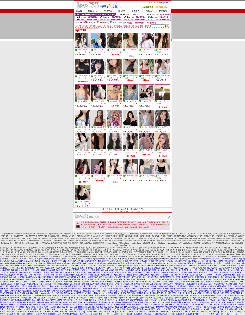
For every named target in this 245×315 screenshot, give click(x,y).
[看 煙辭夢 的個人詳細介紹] (146, 148)
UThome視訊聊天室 (32, 241)
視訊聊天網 (128, 241)
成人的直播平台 (74, 248)
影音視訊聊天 (161, 241)
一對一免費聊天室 (171, 252)
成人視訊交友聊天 (149, 241)
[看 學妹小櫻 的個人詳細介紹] (114, 125)
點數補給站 (92, 11)
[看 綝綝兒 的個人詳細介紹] (146, 48)
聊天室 (46, 238)
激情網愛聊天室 (56, 243)
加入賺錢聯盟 (122, 209)
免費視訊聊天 (109, 238)
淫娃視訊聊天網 (42, 234)
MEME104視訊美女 (209, 256)
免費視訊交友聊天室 (131, 236)
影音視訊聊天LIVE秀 (96, 238)
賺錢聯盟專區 (138, 209)
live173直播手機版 (229, 252)
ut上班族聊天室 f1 (207, 243)
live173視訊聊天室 (7, 241)
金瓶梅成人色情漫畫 (110, 252)
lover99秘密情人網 (13, 238)
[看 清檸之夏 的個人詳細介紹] (130, 174)
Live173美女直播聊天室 (176, 248)
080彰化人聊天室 (235, 234)
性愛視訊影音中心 (149, 243)
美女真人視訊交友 (119, 234)
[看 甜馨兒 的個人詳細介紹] (98, 48)
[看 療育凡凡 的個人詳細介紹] (82, 125)
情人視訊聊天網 (19, 241)
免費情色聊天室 (124, 243)
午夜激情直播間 (62, 248)
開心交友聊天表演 (85, 254)
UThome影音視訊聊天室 (39, 254)
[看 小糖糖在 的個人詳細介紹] (146, 125)
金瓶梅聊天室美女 (122, 248)
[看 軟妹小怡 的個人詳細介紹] (114, 73)
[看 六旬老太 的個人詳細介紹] (130, 99)
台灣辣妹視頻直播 (80, 252)
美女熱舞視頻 (39, 250)
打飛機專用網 (147, 248)
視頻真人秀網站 (50, 250)
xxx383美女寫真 (141, 238)
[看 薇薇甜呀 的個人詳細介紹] (98, 125)
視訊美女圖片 (165, 256)
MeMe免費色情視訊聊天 (155, 252)
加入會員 (122, 11)
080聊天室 (67, 234)
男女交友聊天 (95, 236)
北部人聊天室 (223, 234)
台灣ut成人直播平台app (56, 254)
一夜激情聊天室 (29, 236)
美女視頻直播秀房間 (70, 256)
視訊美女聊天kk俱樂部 (220, 241)
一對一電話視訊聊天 (174, 241)
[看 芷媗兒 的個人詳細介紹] (162, 148)
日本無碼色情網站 (7, 234)
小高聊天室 (144, 234)
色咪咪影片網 (232, 236)
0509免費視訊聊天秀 (116, 241)
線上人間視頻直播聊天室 (50, 252)
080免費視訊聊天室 (60, 241)
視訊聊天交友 (4, 248)
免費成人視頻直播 (66, 252)
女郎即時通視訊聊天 (189, 241)
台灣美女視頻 (75, 250)
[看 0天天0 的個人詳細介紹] (146, 99)
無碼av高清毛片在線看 (136, 256)
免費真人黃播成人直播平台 (112, 250)
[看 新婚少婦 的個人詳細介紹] (82, 73)
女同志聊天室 (153, 234)
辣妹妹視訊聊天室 (29, 234)
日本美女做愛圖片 (47, 241)
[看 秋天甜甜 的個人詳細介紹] (162, 73)
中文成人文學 (203, 248)
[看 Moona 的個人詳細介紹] (130, 148)
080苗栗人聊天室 (106, 234)
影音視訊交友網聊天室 (183, 250)
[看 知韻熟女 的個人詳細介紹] (98, 99)
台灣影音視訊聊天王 (204, 241)
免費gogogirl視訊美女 (42, 243)
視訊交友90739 (38, 238)
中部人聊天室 (213, 234)
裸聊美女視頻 (4, 250)
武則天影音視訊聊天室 (68, 238)
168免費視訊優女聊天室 (222, 243)
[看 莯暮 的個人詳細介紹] (98, 174)
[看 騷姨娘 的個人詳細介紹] (82, 199)
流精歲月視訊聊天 (236, 238)
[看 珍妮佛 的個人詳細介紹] (130, 48)
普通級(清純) (117, 23)
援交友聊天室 (87, 234)
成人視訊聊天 (76, 259)
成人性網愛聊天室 (28, 243)
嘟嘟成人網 (151, 238)
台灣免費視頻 (28, 250)
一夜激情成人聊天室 (68, 236)
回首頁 (79, 11)
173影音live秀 (237, 248)
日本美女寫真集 (26, 238)
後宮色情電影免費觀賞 (198, 238)
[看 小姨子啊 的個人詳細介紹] (146, 73)
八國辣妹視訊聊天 (128, 238)
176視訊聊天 (83, 241)
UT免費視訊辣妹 (123, 211)
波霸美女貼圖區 (216, 252)
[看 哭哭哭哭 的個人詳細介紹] (130, 73)
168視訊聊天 (103, 241)
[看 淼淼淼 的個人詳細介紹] (82, 148)
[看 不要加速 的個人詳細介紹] (114, 174)
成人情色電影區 (226, 248)
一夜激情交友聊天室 (83, 236)
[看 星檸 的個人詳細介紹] (130, 125)
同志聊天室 (191, 234)
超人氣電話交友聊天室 (195, 236)
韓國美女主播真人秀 (157, 250)
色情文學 (118, 238)
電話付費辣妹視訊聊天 (70, 243)
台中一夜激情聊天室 (185, 243)
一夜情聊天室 (160, 243)
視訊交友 (197, 243)
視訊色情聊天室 (82, 238)
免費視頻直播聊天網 (34, 252)
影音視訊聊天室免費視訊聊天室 (104, 248)
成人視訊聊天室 (201, 234)
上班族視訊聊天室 (235, 241)
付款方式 (149, 11)
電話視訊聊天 (137, 241)
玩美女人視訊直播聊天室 (137, 252)
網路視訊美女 (93, 241)
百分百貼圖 (160, 238)
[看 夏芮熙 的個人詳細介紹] (162, 125)
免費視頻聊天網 (86, 250)
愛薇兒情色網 (236, 256)
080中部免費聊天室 (16, 236)
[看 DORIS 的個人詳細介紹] (114, 48)
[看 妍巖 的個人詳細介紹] (82, 99)
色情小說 (170, 236)
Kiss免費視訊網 (223, 238)
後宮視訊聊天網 (221, 236)
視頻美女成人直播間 (225, 250)
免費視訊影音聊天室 (56, 234)
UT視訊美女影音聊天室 (141, 250)
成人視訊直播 (123, 252)
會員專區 (108, 11)
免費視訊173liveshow (179, 234)
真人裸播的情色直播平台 (18, 248)
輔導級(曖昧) (104, 23)
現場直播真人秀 (86, 248)
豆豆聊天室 (18, 234)
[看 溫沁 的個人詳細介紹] (98, 148)
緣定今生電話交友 (35, 248)
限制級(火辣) (91, 23)
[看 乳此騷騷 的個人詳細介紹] (146, 174)
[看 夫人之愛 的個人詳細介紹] (82, 174)
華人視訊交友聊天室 (158, 236)
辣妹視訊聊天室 (214, 248)
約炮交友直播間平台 (160, 248)
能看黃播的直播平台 (49, 248)
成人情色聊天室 (15, 243)
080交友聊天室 (118, 236)
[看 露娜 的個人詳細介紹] (82, 48)
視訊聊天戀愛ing (109, 256)
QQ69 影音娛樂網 (180, 236)
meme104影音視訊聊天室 (201, 252)
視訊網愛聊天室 (209, 236)
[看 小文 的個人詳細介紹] (162, 99)
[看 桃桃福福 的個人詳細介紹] (114, 148)
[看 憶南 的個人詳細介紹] (162, 174)
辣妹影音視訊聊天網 (185, 252)
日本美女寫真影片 (210, 250)
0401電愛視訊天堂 (133, 234)
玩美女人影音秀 (8, 252)
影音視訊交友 (212, 238)
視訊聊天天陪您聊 (135, 248)
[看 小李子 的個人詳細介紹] (162, 48)
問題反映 (163, 11)
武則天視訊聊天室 (184, 238)
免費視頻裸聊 (97, 250)
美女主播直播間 (197, 250)
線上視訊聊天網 (98, 243)
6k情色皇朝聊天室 (111, 243)
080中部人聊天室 (165, 234)
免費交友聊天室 (145, 236)
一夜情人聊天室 (172, 243)
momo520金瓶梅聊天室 (94, 252)
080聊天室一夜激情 (42, 236)
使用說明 (135, 11)
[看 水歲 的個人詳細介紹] (98, 73)
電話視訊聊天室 (171, 238)
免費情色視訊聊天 (86, 243)
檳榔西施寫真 (54, 236)
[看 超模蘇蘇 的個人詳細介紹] (114, 99)
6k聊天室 (96, 234)
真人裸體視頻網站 (63, 250)
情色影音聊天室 (136, 243)
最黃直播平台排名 (24, 254)
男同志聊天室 (76, 234)
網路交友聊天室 (106, 236)
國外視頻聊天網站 (16, 250)
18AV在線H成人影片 (16, 259)
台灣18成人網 (54, 238)
